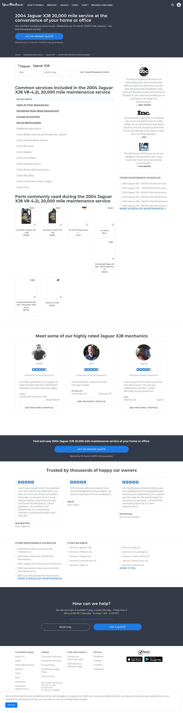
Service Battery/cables (28, 122)
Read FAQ (65, 627)
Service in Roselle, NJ (80, 556)
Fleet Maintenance (24, 665)
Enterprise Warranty (51, 660)
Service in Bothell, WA (81, 547)
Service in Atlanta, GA (133, 565)
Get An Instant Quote (92, 449)
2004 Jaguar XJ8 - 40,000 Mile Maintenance (144, 188)
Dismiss (11, 705)
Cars (17, 677)
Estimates (20, 681)
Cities (18, 673)
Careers (19, 669)
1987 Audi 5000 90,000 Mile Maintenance (38, 575)
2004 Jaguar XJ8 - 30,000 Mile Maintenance (144, 183)
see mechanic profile (39, 407)
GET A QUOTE (118, 627)
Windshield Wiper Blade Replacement (37, 111)
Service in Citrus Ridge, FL (135, 552)
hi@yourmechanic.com (100, 619)
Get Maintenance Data (94, 72)
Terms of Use (47, 676)
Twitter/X (98, 665)
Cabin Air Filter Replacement (32, 105)
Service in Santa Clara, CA (135, 560)
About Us (19, 656)
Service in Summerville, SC (83, 560)
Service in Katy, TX (79, 565)
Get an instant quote (39, 36)
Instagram (99, 669)
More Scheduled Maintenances (142, 208)
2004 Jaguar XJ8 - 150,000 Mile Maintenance (144, 205)
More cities (128, 568)
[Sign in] (179, 5)
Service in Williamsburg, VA (136, 556)
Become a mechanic (102, 5)
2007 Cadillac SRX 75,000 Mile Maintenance (39, 563)
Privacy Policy (48, 665)
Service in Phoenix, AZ (81, 552)
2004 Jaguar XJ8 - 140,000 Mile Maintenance (144, 201)
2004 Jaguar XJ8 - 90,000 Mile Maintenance (144, 192)
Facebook (98, 656)
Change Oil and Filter (28, 117)
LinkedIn (98, 660)
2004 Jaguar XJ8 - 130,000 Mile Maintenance (144, 197)
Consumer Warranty (51, 656)
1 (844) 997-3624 (78, 619)
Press (17, 660)
